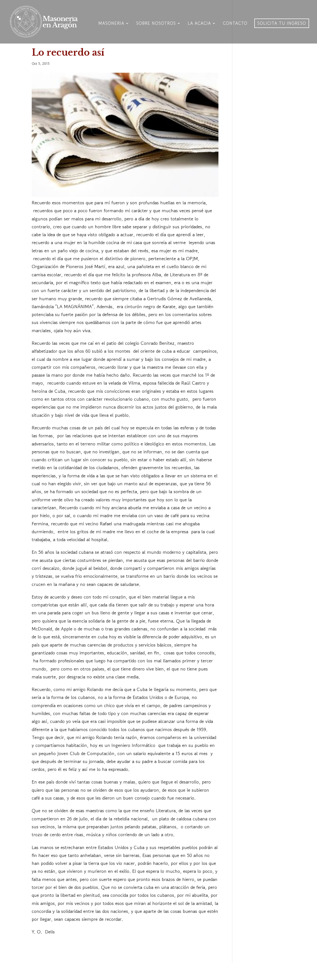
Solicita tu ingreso (281, 23)
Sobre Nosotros (156, 24)
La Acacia (199, 24)
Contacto (235, 24)
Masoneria (111, 24)
